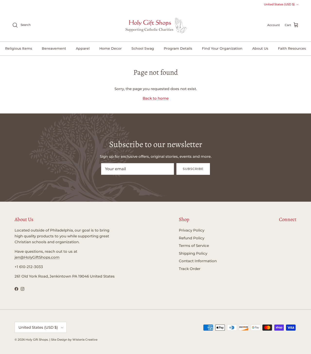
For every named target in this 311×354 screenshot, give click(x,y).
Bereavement (54, 48)
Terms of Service (194, 245)
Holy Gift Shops (37, 339)
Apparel (83, 48)
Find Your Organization (222, 48)
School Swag (142, 48)
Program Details (178, 48)
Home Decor (110, 48)
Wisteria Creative (84, 339)
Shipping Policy (193, 253)
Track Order (189, 268)
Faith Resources (292, 48)
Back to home (156, 98)
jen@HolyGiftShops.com (37, 257)
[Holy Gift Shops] (155, 25)
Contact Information (198, 261)
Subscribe (193, 169)
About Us (260, 48)
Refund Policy (191, 238)
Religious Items (18, 48)
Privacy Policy (191, 230)
